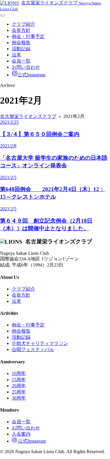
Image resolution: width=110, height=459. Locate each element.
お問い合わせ (26, 67)
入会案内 (21, 434)
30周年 (19, 398)
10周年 (19, 373)
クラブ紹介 (23, 24)
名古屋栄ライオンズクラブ (28, 116)
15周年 (19, 379)
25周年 (19, 391)
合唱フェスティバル (33, 349)
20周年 (19, 385)
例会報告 (21, 42)
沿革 (16, 54)
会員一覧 (21, 61)
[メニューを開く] (2, 15)
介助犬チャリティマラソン (40, 343)
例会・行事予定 (28, 36)
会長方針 (21, 30)
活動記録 (21, 48)
